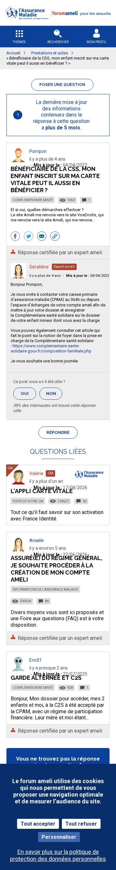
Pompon (38, 151)
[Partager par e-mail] (41, 236)
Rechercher (58, 42)
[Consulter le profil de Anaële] (18, 550)
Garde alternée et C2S (46, 677)
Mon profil (97, 42)
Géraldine (39, 266)
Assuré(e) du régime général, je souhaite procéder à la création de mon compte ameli (56, 569)
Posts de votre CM (28, 501)
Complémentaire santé (33, 200)
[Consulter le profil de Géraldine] (18, 277)
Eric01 (35, 660)
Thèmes (19, 42)
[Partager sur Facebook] (15, 236)
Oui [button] (28, 393)
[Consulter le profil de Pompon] (18, 160)
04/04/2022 (87, 276)
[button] (58, 23)
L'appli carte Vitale (42, 491)
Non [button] (54, 395)
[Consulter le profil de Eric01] (18, 669)
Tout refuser (81, 824)
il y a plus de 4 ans (45, 276)
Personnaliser (59, 837)
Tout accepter (38, 824)
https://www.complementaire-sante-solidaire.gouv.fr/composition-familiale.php (51, 348)
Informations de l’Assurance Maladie (45, 589)
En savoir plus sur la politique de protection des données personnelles (58, 855)
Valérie (36, 473)
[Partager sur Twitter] (28, 236)
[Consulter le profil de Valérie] (18, 483)
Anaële (36, 540)
